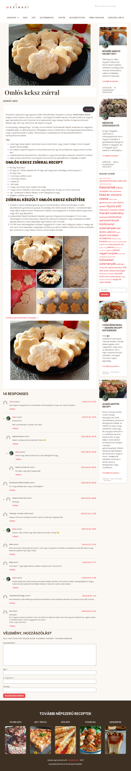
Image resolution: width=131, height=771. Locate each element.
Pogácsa (108, 250)
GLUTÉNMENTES (47, 17)
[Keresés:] (113, 290)
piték (116, 247)
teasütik (118, 273)
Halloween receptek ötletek (112, 210)
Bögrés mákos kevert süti (111, 52)
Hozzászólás (9, 643)
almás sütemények (105, 178)
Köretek (103, 241)
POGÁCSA (90, 722)
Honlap (6, 686)
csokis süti (121, 180)
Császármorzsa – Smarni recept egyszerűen (112, 327)
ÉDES (25, 17)
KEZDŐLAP (11, 17)
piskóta (110, 247)
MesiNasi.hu (73, 760)
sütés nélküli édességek (114, 270)
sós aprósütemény (113, 267)
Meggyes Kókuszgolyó (110, 124)
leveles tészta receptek (115, 242)
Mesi (14, 417)
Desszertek (107, 187)
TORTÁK (61, 17)
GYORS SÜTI (15, 722)
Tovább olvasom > (110, 81)
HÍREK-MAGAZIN (96, 17)
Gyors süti (114, 206)
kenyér (118, 232)
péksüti (116, 250)
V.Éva (11, 401)
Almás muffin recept (110, 405)
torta (101, 276)
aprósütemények (107, 180)
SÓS (34, 17)
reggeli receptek (108, 253)
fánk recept (113, 199)
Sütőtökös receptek (106, 274)
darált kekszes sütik (105, 184)
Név (5, 669)
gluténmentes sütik (108, 202)
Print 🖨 (88, 109)
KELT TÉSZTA (40, 722)
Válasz (12, 409)
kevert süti (105, 235)
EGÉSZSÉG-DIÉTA (116, 17)
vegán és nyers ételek (110, 281)
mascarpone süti (116, 244)
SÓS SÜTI (65, 722)
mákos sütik (102, 247)
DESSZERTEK (115, 722)
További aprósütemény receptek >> (22, 317)
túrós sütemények (113, 276)
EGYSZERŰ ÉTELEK (77, 17)
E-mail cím (8, 678)
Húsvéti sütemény (111, 213)
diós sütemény (115, 191)
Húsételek (103, 217)
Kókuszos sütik (116, 238)
